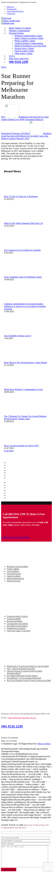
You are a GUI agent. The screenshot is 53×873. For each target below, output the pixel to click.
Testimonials (12, 9)
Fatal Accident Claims (24, 51)
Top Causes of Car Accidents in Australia (22, 250)
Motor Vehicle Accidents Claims (29, 38)
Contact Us (11, 13)
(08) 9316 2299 (12, 726)
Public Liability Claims (25, 41)
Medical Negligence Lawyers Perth (30, 46)
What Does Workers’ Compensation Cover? (23, 389)
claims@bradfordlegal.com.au (21, 718)
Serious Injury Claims (24, 48)
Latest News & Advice (15, 11)
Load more (9, 450)
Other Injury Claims (23, 53)
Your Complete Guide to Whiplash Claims (23, 277)
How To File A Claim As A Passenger (21, 196)
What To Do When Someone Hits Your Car (23, 223)
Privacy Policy (44, 743)
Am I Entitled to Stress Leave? (17, 336)
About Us (10, 7)
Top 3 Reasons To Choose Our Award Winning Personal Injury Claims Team (25, 417)
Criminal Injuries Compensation (29, 43)
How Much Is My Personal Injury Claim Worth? (25, 362)
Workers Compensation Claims (28, 35)
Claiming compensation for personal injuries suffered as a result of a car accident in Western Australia (25, 306)
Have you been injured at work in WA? (21, 445)
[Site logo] (6, 18)
